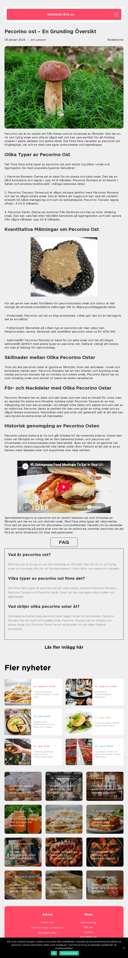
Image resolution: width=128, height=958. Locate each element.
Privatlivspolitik (69, 953)
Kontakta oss (88, 936)
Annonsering (88, 922)
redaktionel (115, 39)
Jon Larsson (38, 39)
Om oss (88, 927)
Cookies (88, 932)
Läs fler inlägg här (64, 647)
